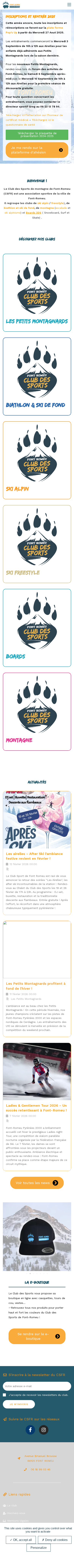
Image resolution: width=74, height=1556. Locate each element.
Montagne (19, 740)
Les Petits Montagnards (37, 321)
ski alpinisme (12, 212)
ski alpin (43, 203)
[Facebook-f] (30, 1430)
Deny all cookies (56, 1539)
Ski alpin (17, 488)
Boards (15, 656)
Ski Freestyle (23, 572)
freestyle (57, 203)
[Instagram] (43, 1430)
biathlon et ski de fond (19, 207)
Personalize (39, 1547)
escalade (61, 207)
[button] (7, 1236)
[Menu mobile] (69, 4)
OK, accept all (22, 1539)
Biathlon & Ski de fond (35, 405)
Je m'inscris (19, 1404)
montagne (47, 207)
